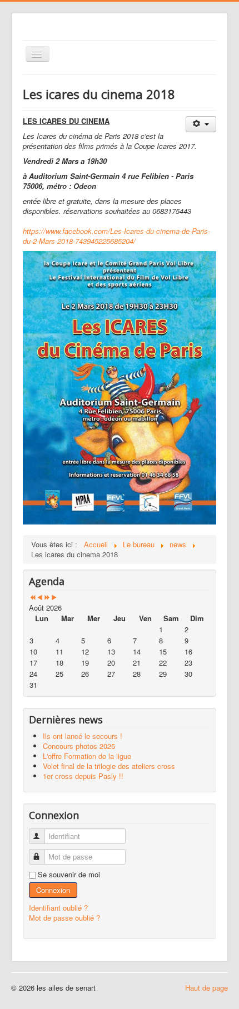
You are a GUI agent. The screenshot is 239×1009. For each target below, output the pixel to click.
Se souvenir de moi (69, 875)
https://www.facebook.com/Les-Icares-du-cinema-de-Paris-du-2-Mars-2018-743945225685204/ (116, 236)
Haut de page (206, 987)
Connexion (53, 890)
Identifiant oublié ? (58, 907)
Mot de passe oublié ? (64, 917)
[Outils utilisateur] (201, 124)
